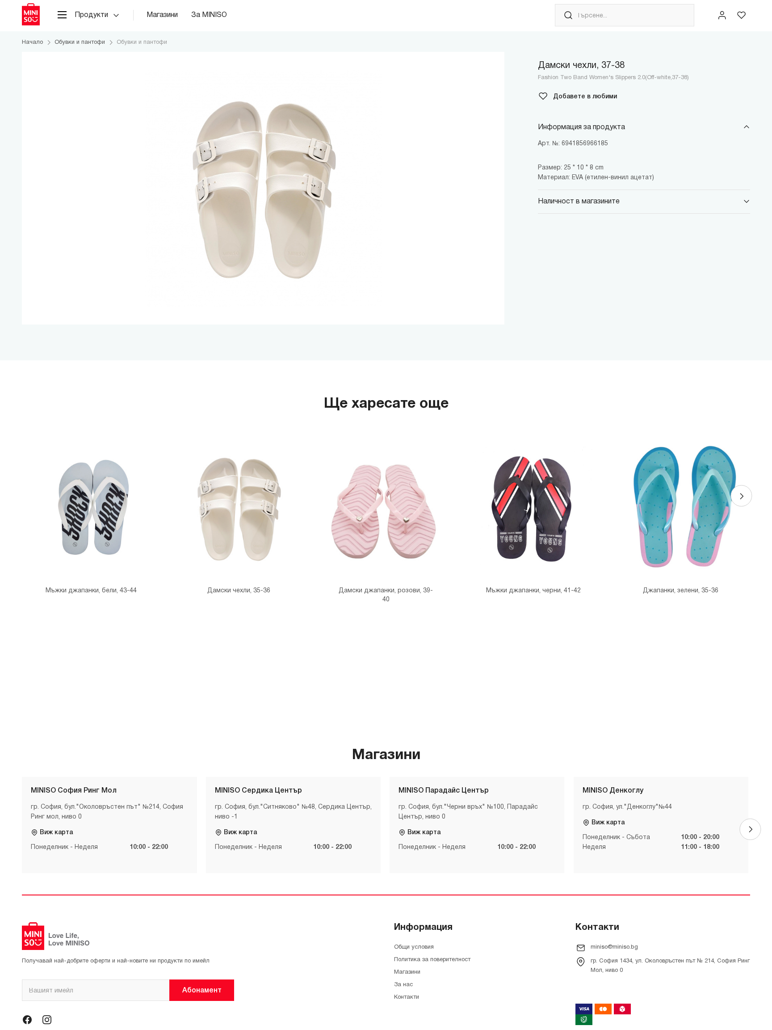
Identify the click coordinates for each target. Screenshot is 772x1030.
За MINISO (209, 15)
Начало (32, 42)
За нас (403, 985)
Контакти (406, 997)
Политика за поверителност (432, 959)
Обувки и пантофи (80, 42)
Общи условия (414, 947)
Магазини (162, 15)
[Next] (741, 496)
